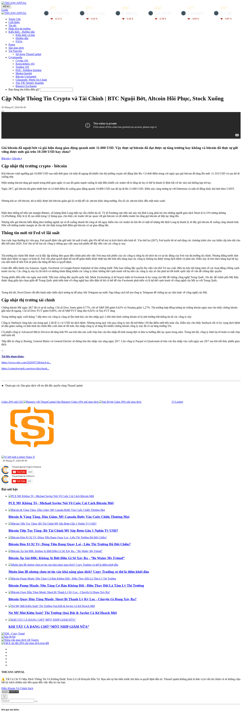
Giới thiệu (14, 22)
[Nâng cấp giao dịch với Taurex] (20, 639)
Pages (12, 44)
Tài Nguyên (15, 50)
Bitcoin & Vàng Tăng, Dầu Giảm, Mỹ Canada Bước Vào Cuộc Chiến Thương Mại (69, 517)
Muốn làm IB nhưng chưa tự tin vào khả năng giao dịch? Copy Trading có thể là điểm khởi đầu (79, 572)
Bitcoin (6, 158)
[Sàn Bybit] (8, 636)
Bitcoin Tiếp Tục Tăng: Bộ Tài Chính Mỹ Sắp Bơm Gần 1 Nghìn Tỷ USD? (63, 530)
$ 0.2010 (163, 13)
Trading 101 (22, 66)
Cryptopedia (15, 57)
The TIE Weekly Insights (30, 82)
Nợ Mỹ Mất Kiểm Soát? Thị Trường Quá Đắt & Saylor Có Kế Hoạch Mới (63, 613)
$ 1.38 (226, 13)
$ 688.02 (130, 13)
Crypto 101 (22, 60)
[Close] (4, 696)
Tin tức (12, 25)
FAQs (19, 41)
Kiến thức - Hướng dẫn (22, 31)
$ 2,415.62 (95, 13)
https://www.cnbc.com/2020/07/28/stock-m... (26, 362)
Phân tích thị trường (20, 28)
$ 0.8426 (195, 13)
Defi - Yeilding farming (28, 70)
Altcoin (17, 158)
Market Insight (24, 73)
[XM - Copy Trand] (13, 633)
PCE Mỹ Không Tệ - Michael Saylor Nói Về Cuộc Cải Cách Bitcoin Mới (61, 503)
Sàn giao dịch (16, 47)
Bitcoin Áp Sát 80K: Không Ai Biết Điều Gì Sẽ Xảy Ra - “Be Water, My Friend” (67, 558)
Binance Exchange (26, 86)
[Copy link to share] (2, 111)
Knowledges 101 (25, 63)
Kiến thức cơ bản (25, 35)
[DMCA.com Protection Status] (10, 692)
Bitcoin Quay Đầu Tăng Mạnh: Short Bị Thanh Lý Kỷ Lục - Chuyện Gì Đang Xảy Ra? (73, 599)
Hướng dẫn (22, 38)
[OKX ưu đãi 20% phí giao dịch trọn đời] (25, 643)
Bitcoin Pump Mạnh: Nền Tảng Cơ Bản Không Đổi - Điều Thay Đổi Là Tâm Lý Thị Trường (76, 585)
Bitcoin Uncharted (26, 76)
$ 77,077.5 (59, 13)
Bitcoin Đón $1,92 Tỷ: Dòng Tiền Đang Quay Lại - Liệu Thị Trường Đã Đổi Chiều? (70, 544)
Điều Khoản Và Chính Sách (17, 688)
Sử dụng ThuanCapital (28, 54)
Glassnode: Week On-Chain (31, 79)
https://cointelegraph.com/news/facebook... (25, 368)
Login (4, 9)
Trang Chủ (15, 19)
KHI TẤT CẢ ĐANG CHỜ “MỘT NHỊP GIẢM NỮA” (49, 626)
